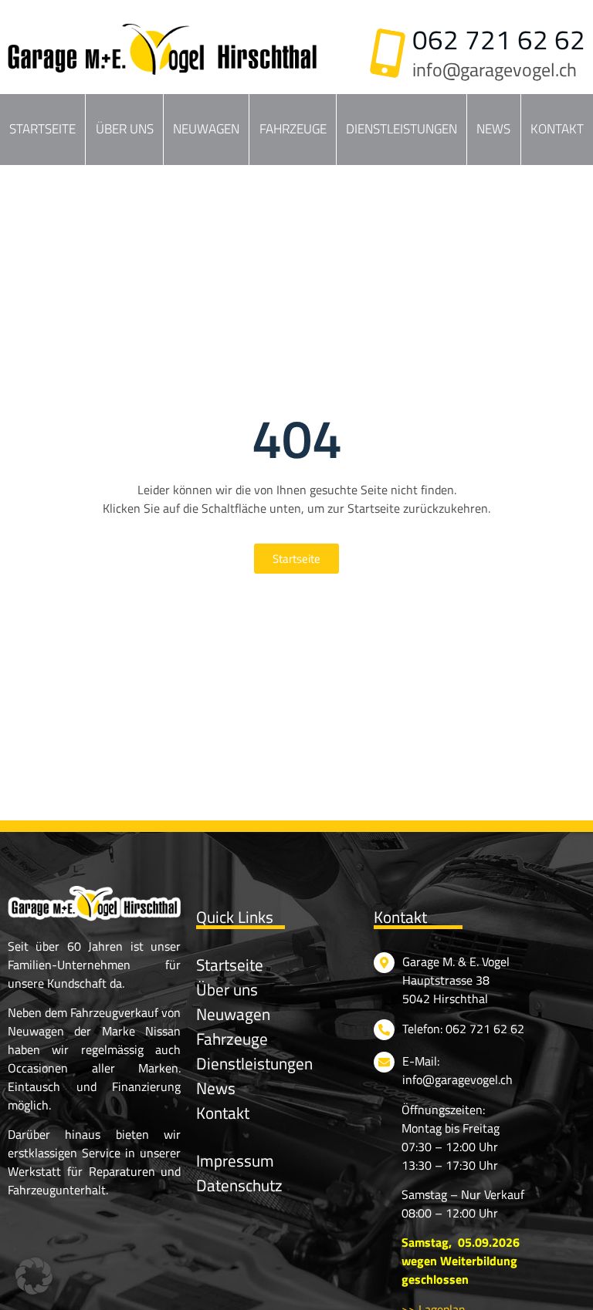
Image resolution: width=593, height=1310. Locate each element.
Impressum (235, 1160)
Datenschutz (239, 1185)
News (493, 129)
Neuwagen (206, 129)
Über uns (125, 129)
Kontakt (557, 129)
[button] (34, 1276)
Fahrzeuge (293, 129)
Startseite (42, 129)
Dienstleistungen (401, 129)
